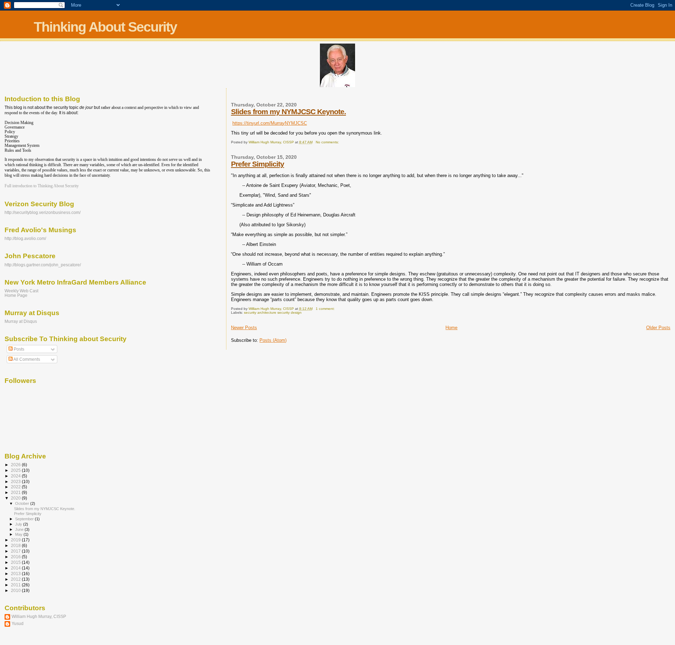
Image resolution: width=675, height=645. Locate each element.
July (19, 524)
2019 (16, 540)
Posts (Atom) (273, 340)
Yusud (18, 623)
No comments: (328, 142)
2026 (16, 464)
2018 (16, 545)
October (22, 503)
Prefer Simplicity (257, 164)
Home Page (16, 295)
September (25, 519)
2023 (16, 481)
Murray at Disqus (21, 321)
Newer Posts (244, 327)
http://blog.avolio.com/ (25, 238)
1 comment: (326, 309)
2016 (16, 556)
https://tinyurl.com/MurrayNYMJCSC (269, 123)
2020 (16, 498)
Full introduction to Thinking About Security (42, 185)
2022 (16, 486)
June (20, 529)
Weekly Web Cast (21, 290)
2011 (16, 584)
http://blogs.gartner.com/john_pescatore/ (43, 264)
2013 (16, 573)
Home (451, 327)
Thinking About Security (105, 26)
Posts (18, 349)
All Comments (26, 359)
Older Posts (658, 327)
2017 (16, 551)
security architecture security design (273, 312)
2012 (16, 579)
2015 (16, 562)
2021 (16, 492)
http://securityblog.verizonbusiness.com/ (43, 212)
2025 (16, 470)
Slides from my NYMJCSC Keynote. (288, 111)
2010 (16, 590)
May (19, 534)
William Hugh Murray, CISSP (39, 616)
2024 (16, 476)
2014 (16, 568)
